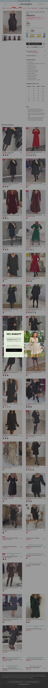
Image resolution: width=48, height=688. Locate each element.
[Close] (42, 332)
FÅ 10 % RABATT (14, 350)
